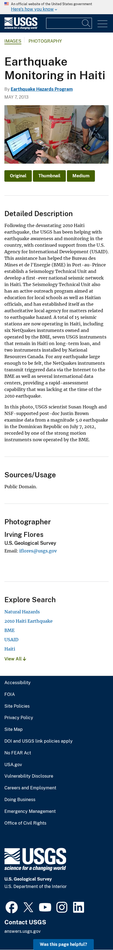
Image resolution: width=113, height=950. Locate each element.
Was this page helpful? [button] (63, 944)
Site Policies (17, 706)
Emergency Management (30, 811)
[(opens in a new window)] (11, 906)
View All (13, 658)
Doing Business (19, 799)
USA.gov (13, 764)
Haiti (9, 649)
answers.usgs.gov (22, 931)
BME (9, 630)
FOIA (9, 694)
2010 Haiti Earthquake (28, 621)
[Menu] (102, 24)
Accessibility (17, 682)
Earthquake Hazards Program (42, 89)
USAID (11, 639)
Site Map (13, 729)
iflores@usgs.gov (38, 551)
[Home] (20, 28)
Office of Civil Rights (25, 823)
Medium (80, 175)
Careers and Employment (30, 788)
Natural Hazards (22, 611)
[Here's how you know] (56, 7)
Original (18, 175)
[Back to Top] (93, 930)
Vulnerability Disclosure (28, 776)
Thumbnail (49, 175)
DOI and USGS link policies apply (38, 741)
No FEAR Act (17, 753)
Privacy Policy (18, 717)
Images (12, 41)
